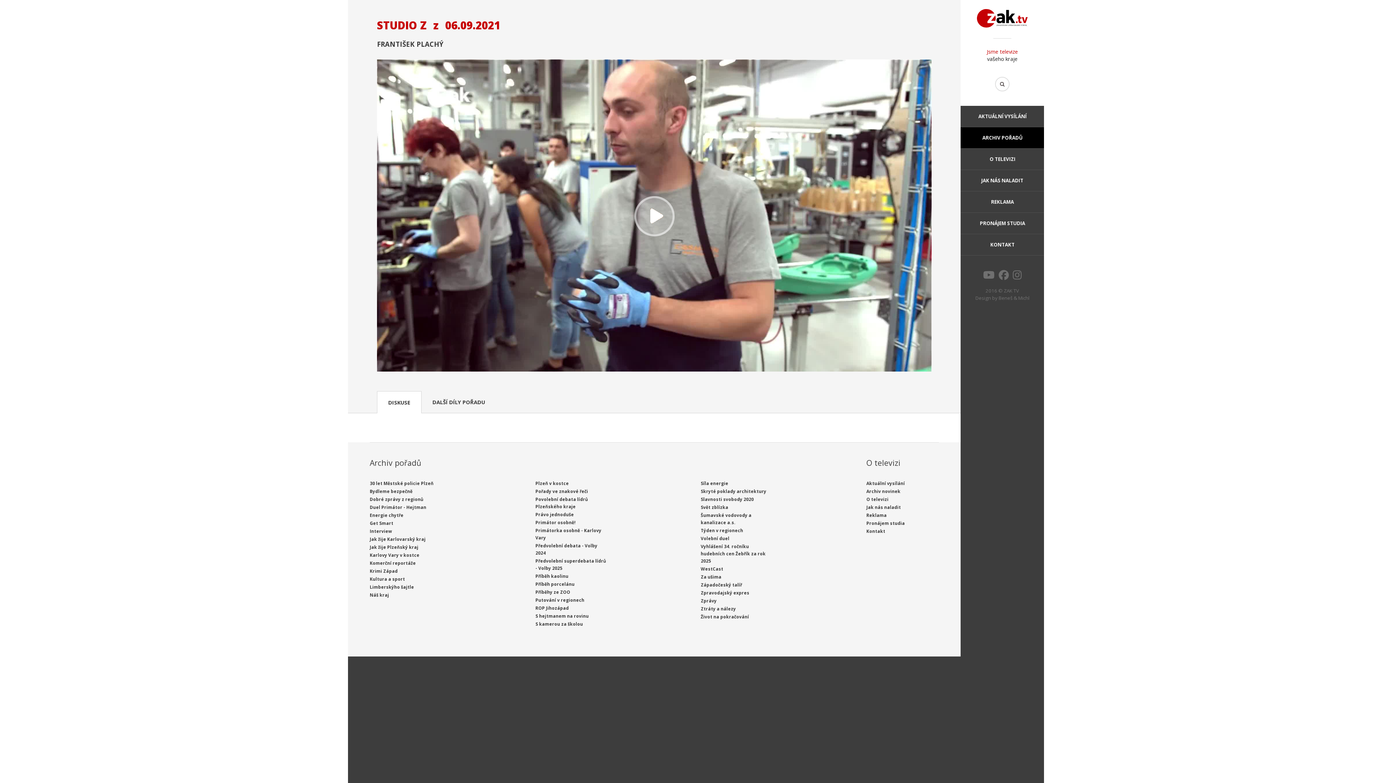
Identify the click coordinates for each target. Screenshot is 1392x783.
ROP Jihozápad (552, 608)
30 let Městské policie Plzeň (402, 483)
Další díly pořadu (458, 402)
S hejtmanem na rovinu (562, 616)
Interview (381, 531)
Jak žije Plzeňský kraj (394, 547)
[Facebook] (1003, 277)
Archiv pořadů (1002, 137)
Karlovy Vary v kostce (394, 555)
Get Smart (381, 523)
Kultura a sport (387, 579)
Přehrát (654, 216)
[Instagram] (1017, 277)
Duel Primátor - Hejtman (398, 507)
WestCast (712, 569)
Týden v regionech (722, 530)
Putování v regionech (559, 600)
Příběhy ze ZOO (552, 592)
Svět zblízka (714, 507)
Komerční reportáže (393, 563)
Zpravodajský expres (725, 593)
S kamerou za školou (559, 624)
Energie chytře (386, 515)
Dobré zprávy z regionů (396, 499)
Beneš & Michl (1014, 298)
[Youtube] (989, 277)
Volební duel (715, 538)
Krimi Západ (384, 571)
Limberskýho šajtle (392, 587)
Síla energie (714, 483)
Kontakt (1002, 244)
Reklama (1002, 202)
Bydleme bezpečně (391, 491)
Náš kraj (379, 595)
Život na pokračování (725, 617)
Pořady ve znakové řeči (561, 491)
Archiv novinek (883, 491)
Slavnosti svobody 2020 (727, 499)
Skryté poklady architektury (733, 491)
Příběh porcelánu (555, 584)
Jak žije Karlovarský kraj (398, 539)
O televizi (1002, 159)
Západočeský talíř (721, 585)
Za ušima (711, 577)
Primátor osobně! (555, 522)
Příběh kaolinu (551, 576)
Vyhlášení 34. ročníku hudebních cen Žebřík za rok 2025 (733, 553)
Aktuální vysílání (1002, 116)
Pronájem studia (1002, 223)
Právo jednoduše (554, 514)
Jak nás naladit (1002, 180)
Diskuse (399, 402)
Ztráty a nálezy (718, 609)
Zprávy (709, 601)
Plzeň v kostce (552, 483)
